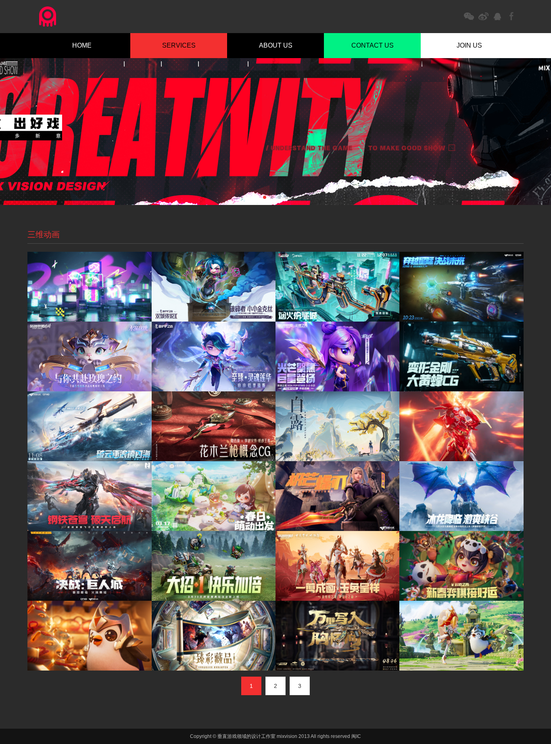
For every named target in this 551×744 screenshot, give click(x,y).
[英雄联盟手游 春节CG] (337, 566)
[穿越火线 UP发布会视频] (89, 566)
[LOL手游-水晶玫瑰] (89, 357)
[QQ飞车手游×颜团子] (214, 496)
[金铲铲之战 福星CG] (89, 636)
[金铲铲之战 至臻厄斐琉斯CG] (214, 356)
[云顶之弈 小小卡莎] (337, 357)
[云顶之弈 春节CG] (461, 566)
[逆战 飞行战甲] (89, 496)
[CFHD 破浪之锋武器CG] (89, 426)
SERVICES (179, 45)
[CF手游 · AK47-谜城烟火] (337, 287)
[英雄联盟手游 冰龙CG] (461, 496)
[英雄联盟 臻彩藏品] (214, 636)
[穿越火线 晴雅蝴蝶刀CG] (337, 496)
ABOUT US (275, 45)
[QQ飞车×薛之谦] (89, 287)
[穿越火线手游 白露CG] (337, 426)
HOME (82, 45)
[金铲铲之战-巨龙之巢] (461, 636)
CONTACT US (372, 45)
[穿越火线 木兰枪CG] (214, 426)
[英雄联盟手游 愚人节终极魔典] (214, 566)
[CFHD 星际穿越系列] (461, 287)
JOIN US (469, 45)
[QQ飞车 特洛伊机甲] (461, 426)
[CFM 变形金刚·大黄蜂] (461, 357)
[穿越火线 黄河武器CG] (337, 636)
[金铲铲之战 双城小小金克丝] (214, 287)
